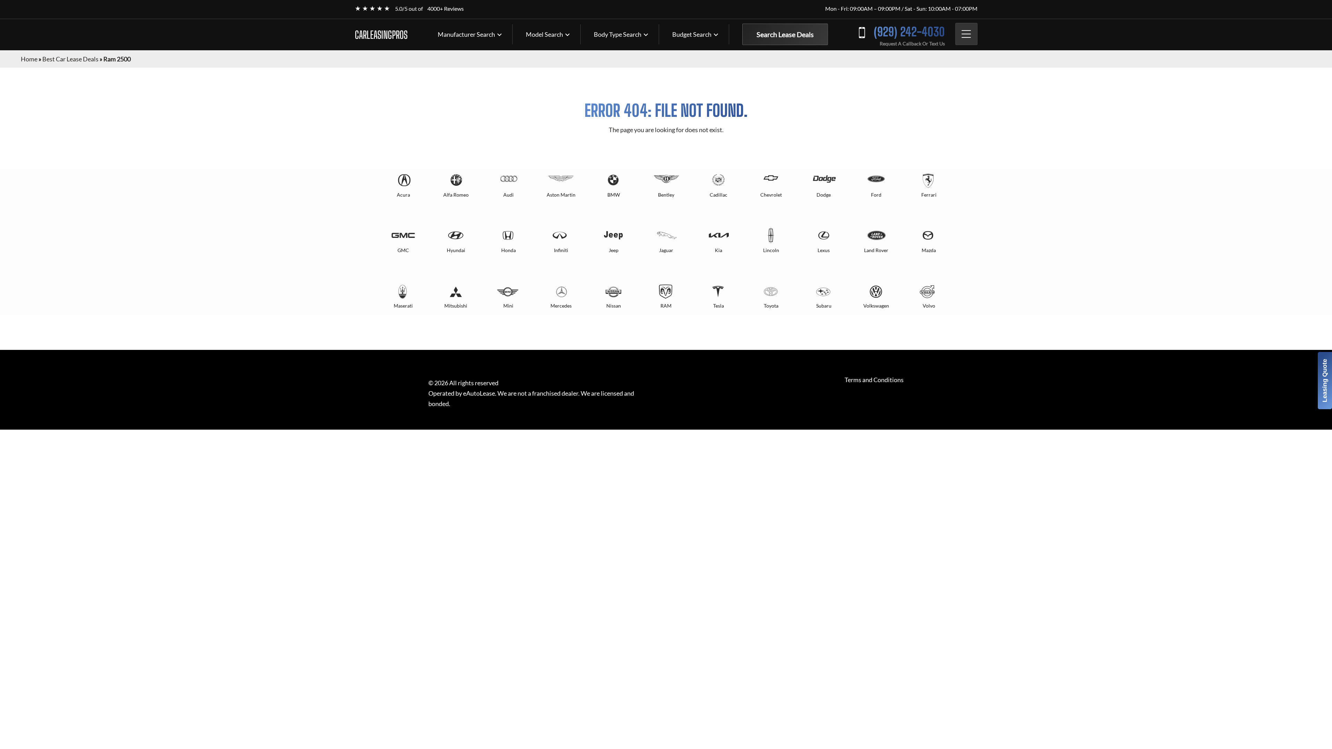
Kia (718, 250)
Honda (508, 250)
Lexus (824, 250)
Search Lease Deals (785, 34)
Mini (508, 306)
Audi (508, 195)
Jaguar (666, 250)
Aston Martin (561, 195)
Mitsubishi (455, 306)
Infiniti (561, 250)
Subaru (823, 306)
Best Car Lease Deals (70, 59)
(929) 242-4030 (909, 32)
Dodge (824, 195)
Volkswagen (876, 306)
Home (29, 59)
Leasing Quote (1324, 380)
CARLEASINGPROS (381, 34)
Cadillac (718, 195)
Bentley (666, 195)
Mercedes (561, 306)
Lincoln (771, 250)
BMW (613, 195)
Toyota (771, 306)
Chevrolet (771, 195)
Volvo (929, 306)
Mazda (929, 250)
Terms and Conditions (874, 380)
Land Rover (876, 250)
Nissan (613, 306)
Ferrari (929, 195)
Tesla (718, 306)
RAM (666, 306)
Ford (876, 195)
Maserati (403, 306)
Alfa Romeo (456, 195)
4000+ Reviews (445, 8)
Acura (403, 195)
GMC (403, 250)
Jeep (613, 250)
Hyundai (456, 250)
